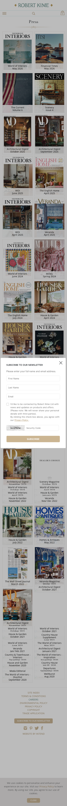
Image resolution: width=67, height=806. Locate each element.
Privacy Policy (21, 420)
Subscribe (33, 439)
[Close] (61, 361)
